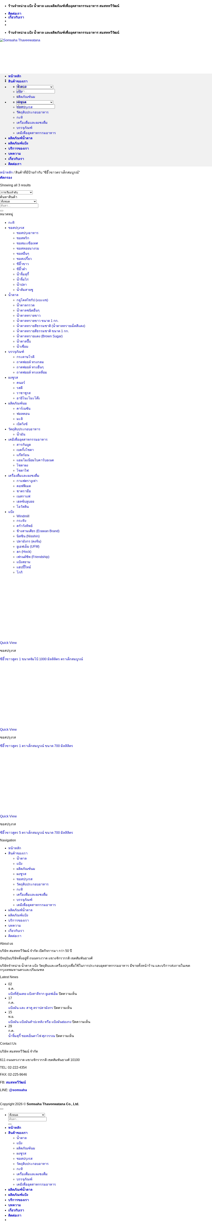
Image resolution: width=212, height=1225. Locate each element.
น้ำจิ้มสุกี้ (23, 274)
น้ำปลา (22, 284)
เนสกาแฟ (23, 496)
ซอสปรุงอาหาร (28, 233)
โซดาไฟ (23, 470)
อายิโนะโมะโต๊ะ (28, 398)
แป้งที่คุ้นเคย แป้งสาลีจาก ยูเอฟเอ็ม (33, 993)
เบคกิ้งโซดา (25, 450)
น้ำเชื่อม (22, 346)
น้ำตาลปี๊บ (24, 341)
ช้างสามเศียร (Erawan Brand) (38, 531)
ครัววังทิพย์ (25, 526)
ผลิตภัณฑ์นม (26, 97)
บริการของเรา (18, 148)
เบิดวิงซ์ (22, 424)
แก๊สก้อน (23, 455)
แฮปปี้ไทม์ (24, 567)
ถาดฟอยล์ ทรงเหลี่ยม (32, 372)
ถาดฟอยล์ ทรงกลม (30, 362)
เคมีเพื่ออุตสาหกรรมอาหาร (36, 133)
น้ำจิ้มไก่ (23, 279)
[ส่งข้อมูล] (1, 210)
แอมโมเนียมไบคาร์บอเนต (35, 460)
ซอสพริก (23, 238)
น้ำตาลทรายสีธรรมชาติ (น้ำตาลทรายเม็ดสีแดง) (51, 326)
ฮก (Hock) (24, 551)
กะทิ (20, 117)
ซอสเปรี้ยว (24, 258)
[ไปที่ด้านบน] (1, 1109)
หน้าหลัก (14, 76)
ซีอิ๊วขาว (23, 264)
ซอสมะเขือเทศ (27, 243)
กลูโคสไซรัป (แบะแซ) (32, 300)
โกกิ (20, 572)
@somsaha (18, 1090)
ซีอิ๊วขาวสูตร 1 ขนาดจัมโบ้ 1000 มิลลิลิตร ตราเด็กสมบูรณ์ (41, 659)
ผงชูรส (21, 102)
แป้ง (19, 91)
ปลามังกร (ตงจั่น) (29, 541)
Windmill (23, 516)
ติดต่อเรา (14, 13)
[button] (6, 177)
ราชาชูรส (24, 393)
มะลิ (20, 419)
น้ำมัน (21, 434)
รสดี (20, 388)
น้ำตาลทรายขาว (29, 315)
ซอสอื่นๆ (23, 253)
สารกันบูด (24, 444)
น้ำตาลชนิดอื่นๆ (28, 310)
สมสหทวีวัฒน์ (16, 1082)
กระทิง (21, 520)
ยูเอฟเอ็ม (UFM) (28, 546)
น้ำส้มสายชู (25, 289)
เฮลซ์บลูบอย (25, 501)
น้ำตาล (22, 86)
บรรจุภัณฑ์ (24, 128)
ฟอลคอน (23, 413)
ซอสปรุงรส (25, 107)
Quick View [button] (8, 643)
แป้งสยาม (23, 562)
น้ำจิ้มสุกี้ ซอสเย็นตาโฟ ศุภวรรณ (31, 1036)
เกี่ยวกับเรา (16, 17)
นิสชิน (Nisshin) (28, 536)
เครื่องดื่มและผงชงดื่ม (32, 122)
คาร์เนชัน (23, 408)
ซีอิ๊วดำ (22, 269)
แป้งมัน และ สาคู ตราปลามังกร (30, 1008)
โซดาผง (22, 465)
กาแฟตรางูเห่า (27, 481)
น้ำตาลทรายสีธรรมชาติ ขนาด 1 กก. (43, 331)
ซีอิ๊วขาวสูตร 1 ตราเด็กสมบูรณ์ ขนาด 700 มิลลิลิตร (36, 746)
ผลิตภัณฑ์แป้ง (18, 143)
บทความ (14, 153)
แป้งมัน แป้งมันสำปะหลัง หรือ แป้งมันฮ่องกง (39, 1022)
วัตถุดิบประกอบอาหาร (33, 112)
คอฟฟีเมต (24, 486)
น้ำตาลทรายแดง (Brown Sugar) (40, 336)
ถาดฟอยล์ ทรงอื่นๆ (30, 367)
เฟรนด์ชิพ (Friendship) (33, 557)
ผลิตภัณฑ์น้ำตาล (20, 138)
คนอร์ (21, 382)
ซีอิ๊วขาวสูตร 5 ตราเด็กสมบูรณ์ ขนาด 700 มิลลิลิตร (36, 832)
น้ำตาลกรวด (26, 305)
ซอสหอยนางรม (28, 248)
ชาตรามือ (24, 491)
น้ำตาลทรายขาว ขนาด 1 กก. (37, 320)
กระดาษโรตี (25, 357)
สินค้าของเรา (18, 81)
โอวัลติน (23, 506)
